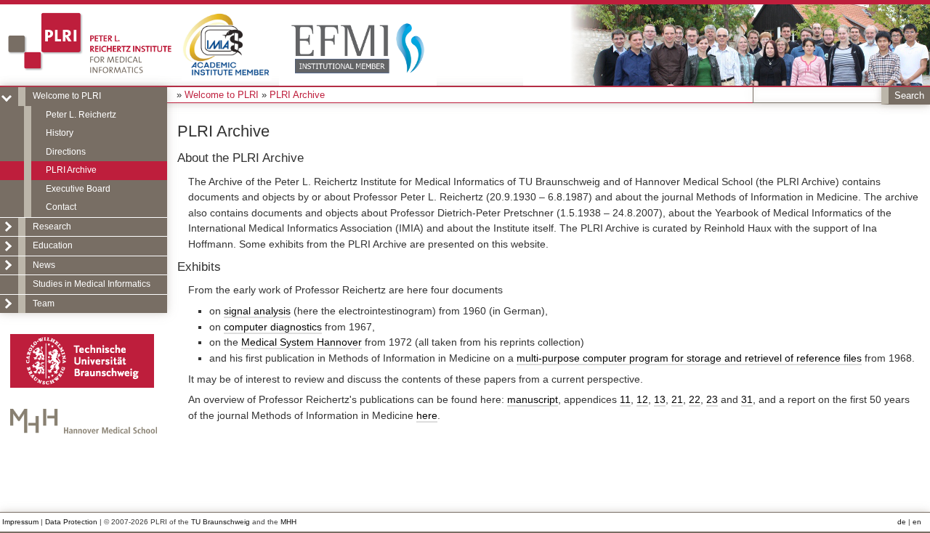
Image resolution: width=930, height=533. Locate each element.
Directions (66, 151)
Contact (61, 207)
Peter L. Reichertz (81, 114)
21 (677, 399)
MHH (288, 522)
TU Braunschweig (220, 522)
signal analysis (257, 311)
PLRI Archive (71, 170)
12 (642, 399)
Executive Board (78, 188)
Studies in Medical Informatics (91, 284)
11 (625, 399)
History (59, 133)
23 (712, 399)
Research (52, 226)
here (426, 415)
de (901, 522)
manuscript (532, 399)
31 (747, 399)
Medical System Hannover (301, 342)
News (44, 265)
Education (53, 245)
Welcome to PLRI (67, 95)
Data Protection (71, 522)
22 (694, 399)
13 (660, 399)
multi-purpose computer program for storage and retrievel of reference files (689, 358)
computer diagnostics (273, 327)
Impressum (20, 522)
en (917, 522)
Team (43, 303)
